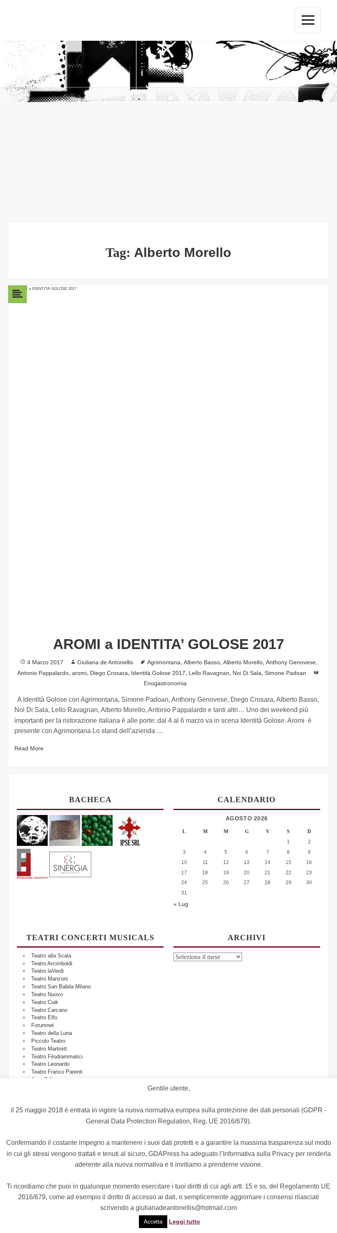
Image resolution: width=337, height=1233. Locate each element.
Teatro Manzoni (49, 979)
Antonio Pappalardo (43, 673)
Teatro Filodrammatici (57, 1056)
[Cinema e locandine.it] (32, 830)
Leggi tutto (184, 1221)
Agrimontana (163, 662)
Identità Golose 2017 (158, 673)
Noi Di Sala (247, 673)
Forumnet (42, 1025)
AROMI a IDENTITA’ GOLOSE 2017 (168, 644)
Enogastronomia (165, 683)
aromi (79, 673)
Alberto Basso (202, 662)
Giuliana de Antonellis (105, 662)
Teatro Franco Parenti (57, 1072)
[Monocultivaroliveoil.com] (97, 830)
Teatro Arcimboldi (51, 963)
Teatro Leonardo (50, 1064)
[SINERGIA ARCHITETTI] (70, 863)
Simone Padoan (285, 673)
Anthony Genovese (291, 662)
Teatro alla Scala (51, 956)
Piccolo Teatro (48, 1041)
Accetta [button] (153, 1222)
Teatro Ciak (44, 1002)
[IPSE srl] (129, 830)
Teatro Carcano (49, 1010)
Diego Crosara (109, 673)
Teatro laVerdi (47, 971)
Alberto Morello (243, 662)
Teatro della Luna (51, 1033)
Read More (29, 748)
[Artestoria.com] (64, 830)
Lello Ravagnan (209, 673)
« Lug (180, 904)
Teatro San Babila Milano (61, 986)
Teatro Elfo (44, 1017)
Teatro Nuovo (47, 994)
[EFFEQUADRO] (32, 863)
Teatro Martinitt (49, 1049)
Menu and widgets (308, 20)
